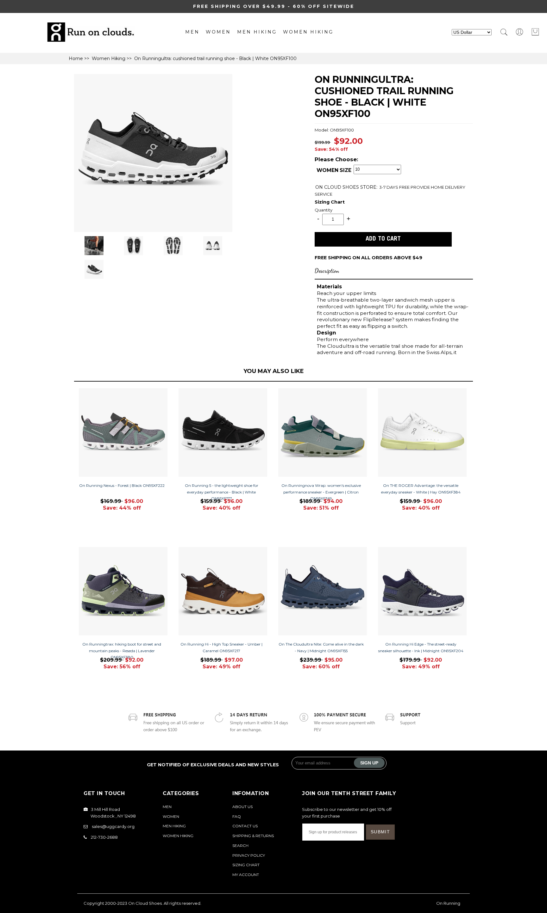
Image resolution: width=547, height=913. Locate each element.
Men (192, 32)
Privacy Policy (248, 855)
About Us (242, 806)
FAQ (236, 816)
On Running (448, 903)
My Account (245, 874)
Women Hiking (308, 32)
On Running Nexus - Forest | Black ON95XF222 (122, 485)
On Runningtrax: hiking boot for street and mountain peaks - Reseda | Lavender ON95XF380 (121, 651)
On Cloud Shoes (145, 903)
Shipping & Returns (253, 835)
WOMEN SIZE (334, 170)
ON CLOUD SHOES (337, 187)
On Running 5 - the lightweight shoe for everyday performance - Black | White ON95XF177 (221, 492)
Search (240, 845)
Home (76, 58)
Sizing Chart (330, 202)
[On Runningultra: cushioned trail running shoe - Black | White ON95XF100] (153, 230)
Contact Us (245, 826)
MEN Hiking (257, 32)
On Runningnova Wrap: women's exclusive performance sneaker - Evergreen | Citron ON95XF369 (321, 492)
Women (218, 32)
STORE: (346, 187)
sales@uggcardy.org (113, 826)
